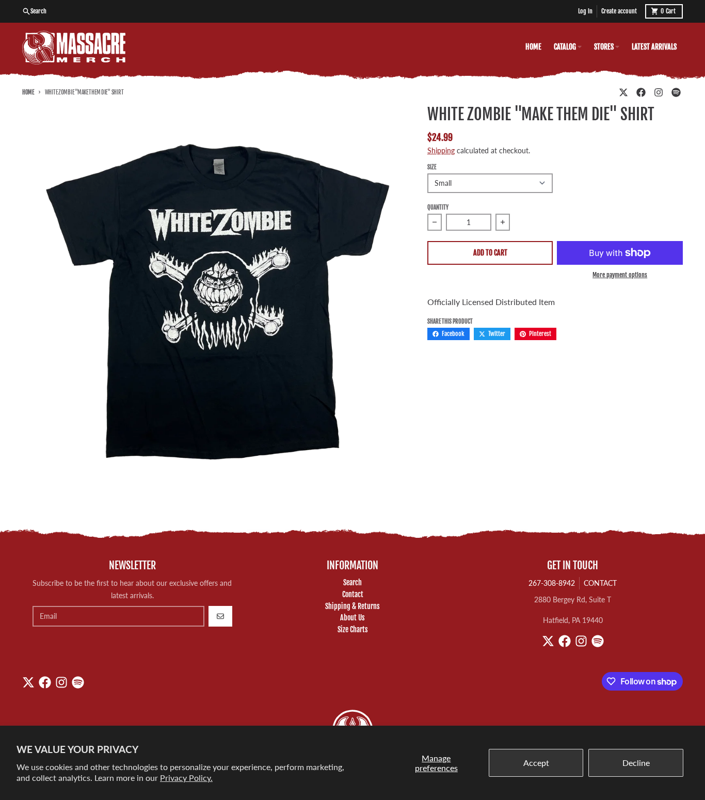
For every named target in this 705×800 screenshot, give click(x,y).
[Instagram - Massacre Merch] (658, 92)
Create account (619, 11)
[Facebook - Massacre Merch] (641, 92)
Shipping (441, 150)
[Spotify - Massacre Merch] (676, 92)
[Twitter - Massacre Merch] (623, 92)
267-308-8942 (551, 583)
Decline (636, 762)
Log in (585, 11)
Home (28, 92)
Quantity (437, 207)
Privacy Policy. (186, 777)
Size (431, 167)
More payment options (619, 275)
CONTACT (600, 583)
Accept (536, 762)
